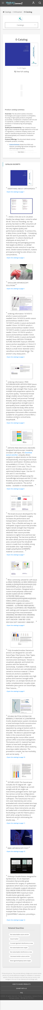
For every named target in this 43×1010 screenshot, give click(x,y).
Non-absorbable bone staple (18, 948)
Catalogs (20, 25)
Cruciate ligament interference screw (21, 943)
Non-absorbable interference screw (21, 952)
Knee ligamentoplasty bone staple (20, 961)
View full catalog (22, 71)
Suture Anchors (14, 145)
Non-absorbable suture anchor (19, 934)
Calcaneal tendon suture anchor (20, 956)
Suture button (14, 939)
